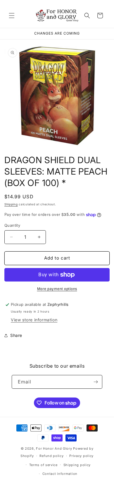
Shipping (11, 204)
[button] (11, 15)
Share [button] (16, 335)
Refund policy (51, 456)
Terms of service (43, 465)
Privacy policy (81, 456)
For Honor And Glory (54, 448)
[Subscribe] (95, 382)
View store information (34, 319)
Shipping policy (77, 465)
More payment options (57, 288)
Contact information (59, 474)
